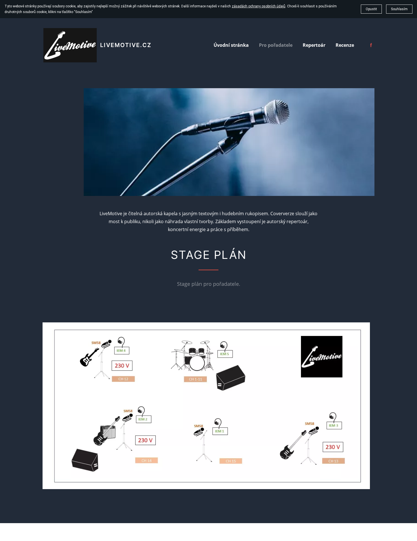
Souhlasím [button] (399, 9)
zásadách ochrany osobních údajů (258, 6)
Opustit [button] (371, 9)
